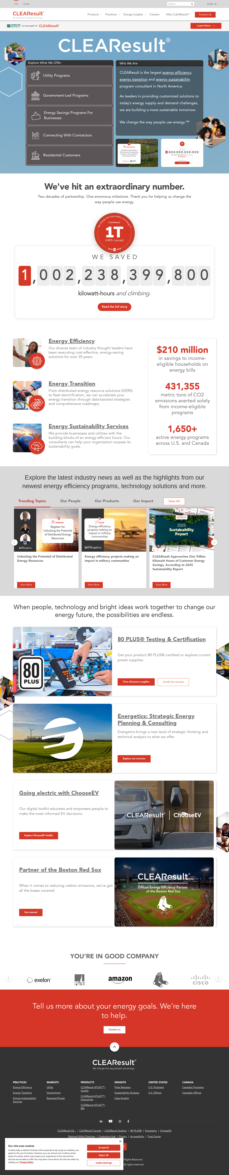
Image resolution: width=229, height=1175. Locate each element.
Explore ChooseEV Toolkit (38, 835)
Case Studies (121, 1098)
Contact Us (205, 15)
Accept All (103, 1147)
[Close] (120, 1141)
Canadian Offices (191, 1093)
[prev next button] (14, 542)
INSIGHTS (120, 1082)
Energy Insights (133, 14)
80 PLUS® (136, 1131)
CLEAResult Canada (90, 1131)
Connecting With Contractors (67, 135)
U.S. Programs (156, 1087)
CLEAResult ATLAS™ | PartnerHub (93, 1098)
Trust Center (154, 1136)
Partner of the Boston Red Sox (60, 870)
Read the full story (114, 306)
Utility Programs (56, 76)
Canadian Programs (193, 1087)
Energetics (151, 1131)
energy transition (134, 80)
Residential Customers (61, 155)
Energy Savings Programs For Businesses (68, 115)
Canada (26, 4)
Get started (30, 912)
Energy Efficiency (72, 341)
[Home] (28, 14)
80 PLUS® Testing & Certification (162, 639)
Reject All (104, 1155)
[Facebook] (128, 1121)
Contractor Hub (107, 1136)
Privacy (123, 1136)
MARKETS (53, 1082)
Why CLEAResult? (177, 14)
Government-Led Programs (65, 96)
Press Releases (122, 1087)
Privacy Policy (26, 1162)
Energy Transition (72, 384)
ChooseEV (166, 1131)
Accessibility (137, 1136)
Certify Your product (173, 682)
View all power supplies (136, 682)
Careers (154, 14)
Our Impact (143, 501)
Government (54, 1093)
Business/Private (56, 1098)
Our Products (107, 501)
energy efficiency (176, 73)
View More (26, 585)
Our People (70, 501)
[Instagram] (120, 1121)
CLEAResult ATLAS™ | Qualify (93, 1089)
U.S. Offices (154, 1093)
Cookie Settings (104, 1162)
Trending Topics (32, 501)
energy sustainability (173, 80)
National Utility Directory (81, 1136)
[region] (64, 1154)
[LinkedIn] (101, 1121)
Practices (111, 14)
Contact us (114, 1030)
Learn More (203, 25)
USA (16, 4)
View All (174, 501)
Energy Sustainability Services (89, 427)
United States (157, 1082)
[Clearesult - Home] (114, 1064)
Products (93, 14)
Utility (50, 1087)
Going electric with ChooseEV (59, 793)
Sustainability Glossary (126, 1093)
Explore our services (134, 759)
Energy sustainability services (24, 1100)
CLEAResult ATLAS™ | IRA (93, 1107)
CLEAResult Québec (116, 1131)
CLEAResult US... (66, 1131)
